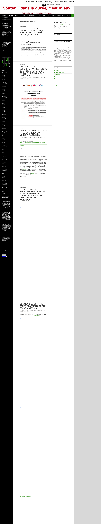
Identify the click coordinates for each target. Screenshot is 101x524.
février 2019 (4, 96)
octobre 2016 (4, 132)
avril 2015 (3, 153)
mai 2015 (3, 152)
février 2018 (4, 111)
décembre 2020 (4, 72)
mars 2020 (3, 79)
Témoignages (56, 85)
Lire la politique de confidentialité (53, 4)
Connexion (3, 193)
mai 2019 (3, 92)
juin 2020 (3, 75)
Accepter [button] (43, 4)
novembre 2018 (4, 99)
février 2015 (4, 156)
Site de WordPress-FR (5, 197)
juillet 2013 (3, 174)
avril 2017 (3, 124)
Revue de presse (23, 26)
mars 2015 (3, 155)
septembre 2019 (4, 86)
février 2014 (4, 166)
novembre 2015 (4, 148)
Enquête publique (57, 74)
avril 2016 (3, 141)
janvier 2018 (4, 113)
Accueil (24, 15)
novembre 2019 (4, 83)
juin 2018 (3, 106)
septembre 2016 (4, 134)
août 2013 (3, 173)
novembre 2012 (4, 184)
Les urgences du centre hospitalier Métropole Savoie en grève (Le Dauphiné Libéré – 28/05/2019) (6, 248)
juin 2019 (3, 90)
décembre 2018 (4, 97)
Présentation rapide (41, 15)
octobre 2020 (4, 73)
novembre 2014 (4, 160)
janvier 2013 (4, 181)
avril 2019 (3, 93)
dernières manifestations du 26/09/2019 (32, 315)
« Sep (3, 66)
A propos (63, 15)
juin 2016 (3, 138)
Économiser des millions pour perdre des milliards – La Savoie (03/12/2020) (6, 49)
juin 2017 (3, 121)
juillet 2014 (3, 163)
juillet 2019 (3, 89)
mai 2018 (3, 107)
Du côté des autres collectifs (26, 128)
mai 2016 (3, 139)
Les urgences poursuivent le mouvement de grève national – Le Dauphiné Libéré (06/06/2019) (6, 238)
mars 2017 (3, 125)
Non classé (56, 78)
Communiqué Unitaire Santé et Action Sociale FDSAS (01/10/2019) (33, 306)
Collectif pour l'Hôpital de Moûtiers (10, 15)
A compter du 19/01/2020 (58, 24)
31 (6, 64)
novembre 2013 (4, 170)
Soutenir (59, 15)
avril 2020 (3, 78)
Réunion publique (57, 80)
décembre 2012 (4, 183)
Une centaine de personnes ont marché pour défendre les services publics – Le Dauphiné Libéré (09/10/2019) (32, 194)
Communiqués (22, 64)
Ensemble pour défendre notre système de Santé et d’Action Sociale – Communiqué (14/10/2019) (33, 71)
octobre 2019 (4, 85)
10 (6, 60)
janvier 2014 (4, 167)
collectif (24, 169)
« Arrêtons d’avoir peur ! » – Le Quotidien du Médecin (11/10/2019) (33, 133)
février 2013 (4, 180)
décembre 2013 (4, 169)
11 (7, 60)
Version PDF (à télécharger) (25, 496)
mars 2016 (3, 142)
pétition (32, 173)
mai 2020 (3, 76)
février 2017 (4, 127)
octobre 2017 (4, 117)
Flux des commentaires (5, 196)
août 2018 (3, 103)
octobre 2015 (4, 149)
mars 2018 (3, 110)
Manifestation (56, 76)
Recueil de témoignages (51, 15)
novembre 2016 (4, 131)
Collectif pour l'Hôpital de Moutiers (36, 77)
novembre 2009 (4, 187)
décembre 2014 (4, 159)
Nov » (10, 66)
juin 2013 (3, 176)
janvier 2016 (4, 145)
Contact (68, 15)
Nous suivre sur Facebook (59, 36)
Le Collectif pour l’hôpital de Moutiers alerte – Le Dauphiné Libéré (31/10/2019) (31, 31)
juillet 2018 (3, 104)
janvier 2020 (4, 82)
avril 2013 (3, 177)
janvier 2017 (4, 128)
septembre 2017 (4, 118)
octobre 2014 (4, 162)
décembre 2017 (4, 114)
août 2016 (3, 135)
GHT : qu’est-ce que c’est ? (31, 15)
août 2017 (3, 120)
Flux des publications (5, 194)
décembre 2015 (4, 146)
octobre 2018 (4, 100)
